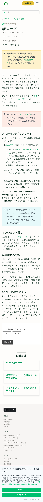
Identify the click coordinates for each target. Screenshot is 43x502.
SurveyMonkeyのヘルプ (12, 435)
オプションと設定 (10, 36)
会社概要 (7, 422)
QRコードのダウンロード (13, 32)
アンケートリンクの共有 (14, 19)
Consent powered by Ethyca (31, 499)
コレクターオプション (20, 236)
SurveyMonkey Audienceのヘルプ (15, 443)
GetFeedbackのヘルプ (11, 438)
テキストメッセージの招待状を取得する (21, 389)
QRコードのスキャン (11, 45)
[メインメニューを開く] (37, 3)
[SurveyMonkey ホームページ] (6, 3)
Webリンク (23, 99)
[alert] (21, 119)
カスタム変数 (25, 114)
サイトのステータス (10, 459)
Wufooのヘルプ (9, 448)
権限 (35, 96)
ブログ (6, 427)
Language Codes (14, 362)
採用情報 (7, 424)
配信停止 (7, 461)
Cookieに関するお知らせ (29, 484)
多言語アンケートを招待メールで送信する (21, 376)
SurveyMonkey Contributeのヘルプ (15, 445)
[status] (21, 59)
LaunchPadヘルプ (10, 440)
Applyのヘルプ (9, 450)
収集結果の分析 (9, 41)
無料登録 (28, 3)
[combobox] (10, 410)
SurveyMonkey (8, 419)
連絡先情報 (7, 464)
